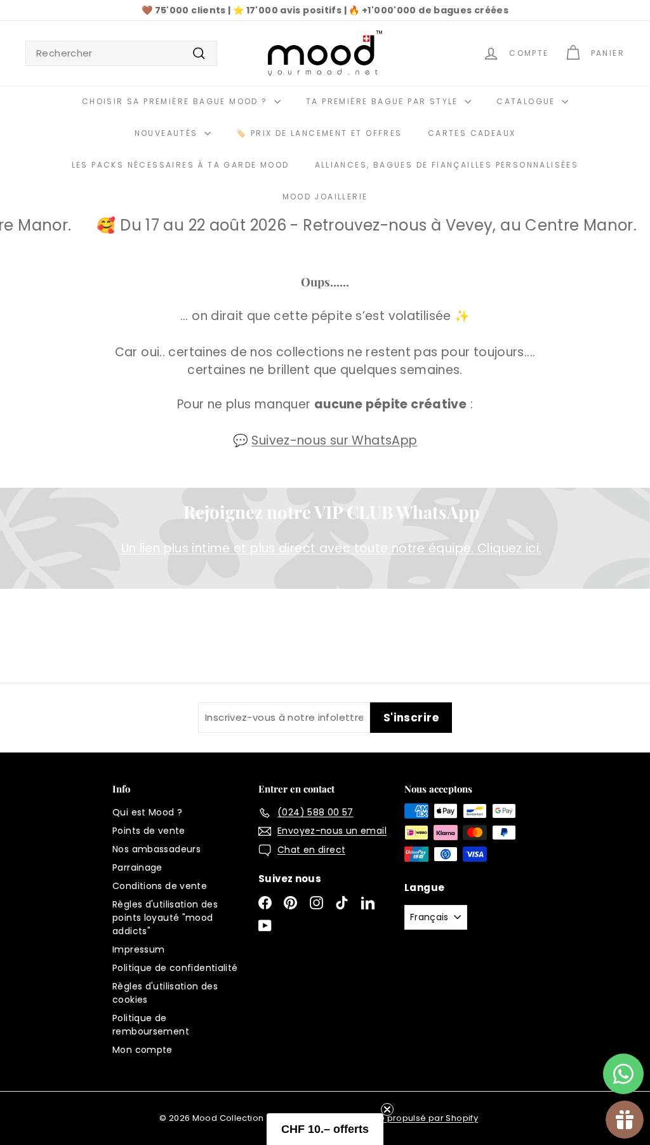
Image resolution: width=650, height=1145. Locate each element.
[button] (325, 1129)
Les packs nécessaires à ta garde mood (180, 164)
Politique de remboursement (150, 1025)
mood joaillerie (325, 196)
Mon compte (142, 1049)
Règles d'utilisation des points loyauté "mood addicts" (165, 917)
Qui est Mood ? (147, 812)
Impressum (138, 949)
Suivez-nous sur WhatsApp (334, 440)
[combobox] (121, 54)
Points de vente (148, 830)
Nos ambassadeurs (156, 849)
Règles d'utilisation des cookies (165, 993)
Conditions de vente (159, 886)
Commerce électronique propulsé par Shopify (377, 1118)
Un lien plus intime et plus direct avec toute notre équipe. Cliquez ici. (331, 548)
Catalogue (527, 101)
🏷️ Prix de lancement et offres (319, 133)
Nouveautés (168, 133)
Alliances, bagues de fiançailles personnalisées (447, 164)
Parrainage (137, 867)
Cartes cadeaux (472, 133)
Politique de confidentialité (175, 967)
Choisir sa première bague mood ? (176, 101)
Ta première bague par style (383, 101)
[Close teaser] (387, 1109)
